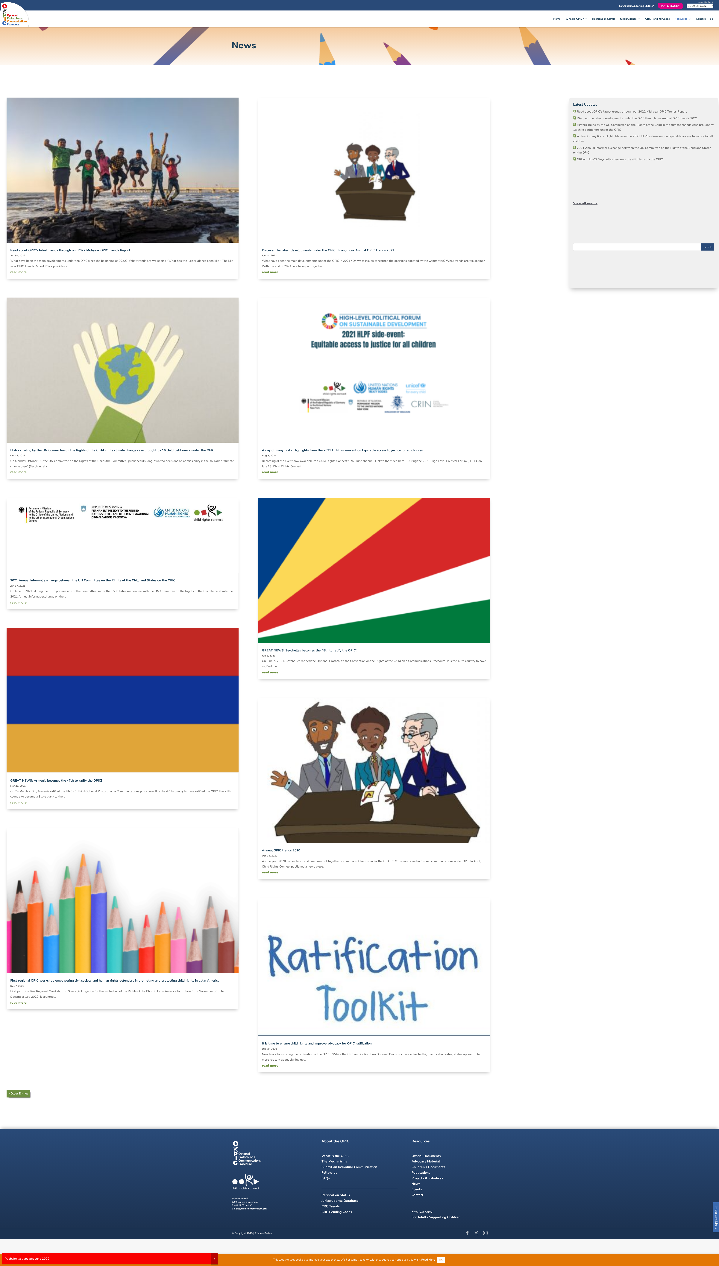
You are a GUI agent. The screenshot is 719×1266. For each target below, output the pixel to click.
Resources (681, 19)
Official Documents (426, 1156)
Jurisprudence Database (340, 1200)
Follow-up (329, 1172)
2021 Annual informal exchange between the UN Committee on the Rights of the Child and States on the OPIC (92, 580)
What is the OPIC (335, 1156)
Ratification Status (603, 19)
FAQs (325, 1178)
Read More (428, 1260)
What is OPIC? (574, 19)
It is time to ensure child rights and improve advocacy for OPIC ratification (317, 1043)
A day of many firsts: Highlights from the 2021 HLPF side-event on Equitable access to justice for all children (342, 450)
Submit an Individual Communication (349, 1167)
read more (18, 272)
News (416, 1184)
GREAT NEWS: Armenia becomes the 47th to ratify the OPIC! (56, 780)
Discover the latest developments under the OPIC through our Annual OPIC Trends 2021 (328, 250)
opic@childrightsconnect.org (250, 1208)
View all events (585, 203)
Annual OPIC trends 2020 (281, 850)
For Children (670, 5)
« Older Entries (18, 1093)
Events (417, 1189)
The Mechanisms (334, 1161)
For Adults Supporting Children (636, 6)
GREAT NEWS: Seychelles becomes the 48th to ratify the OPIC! (309, 650)
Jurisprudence (628, 19)
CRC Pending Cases (657, 19)
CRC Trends (330, 1206)
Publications (421, 1172)
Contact (701, 19)
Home (557, 19)
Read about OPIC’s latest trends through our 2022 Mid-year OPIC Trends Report (70, 250)
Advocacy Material (426, 1161)
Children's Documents (428, 1167)
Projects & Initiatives (427, 1178)
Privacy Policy (263, 1233)
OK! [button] (441, 1260)
